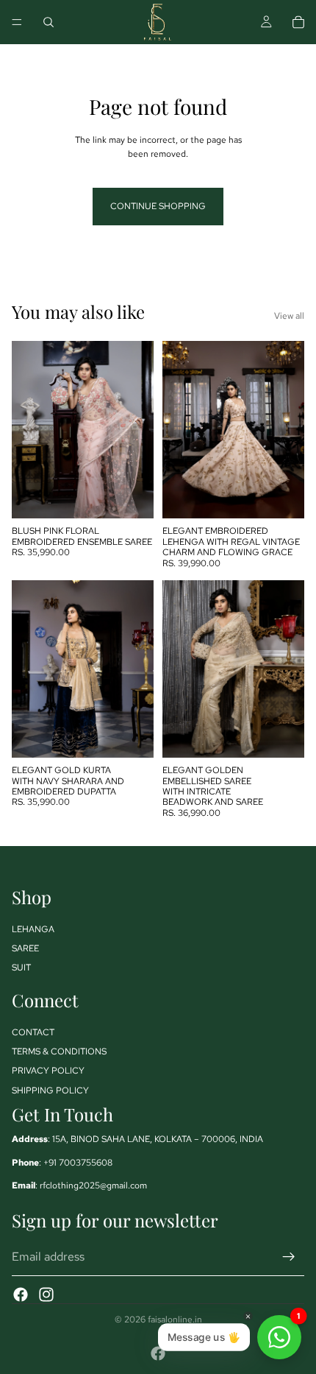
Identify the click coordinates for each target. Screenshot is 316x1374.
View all (289, 316)
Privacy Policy (48, 1071)
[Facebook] (20, 1294)
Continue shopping (158, 206)
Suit (21, 967)
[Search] (48, 22)
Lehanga (33, 929)
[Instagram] (46, 1294)
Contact (33, 1032)
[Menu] (17, 22)
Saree (25, 948)
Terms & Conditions (59, 1051)
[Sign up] (288, 1256)
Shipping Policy (50, 1090)
